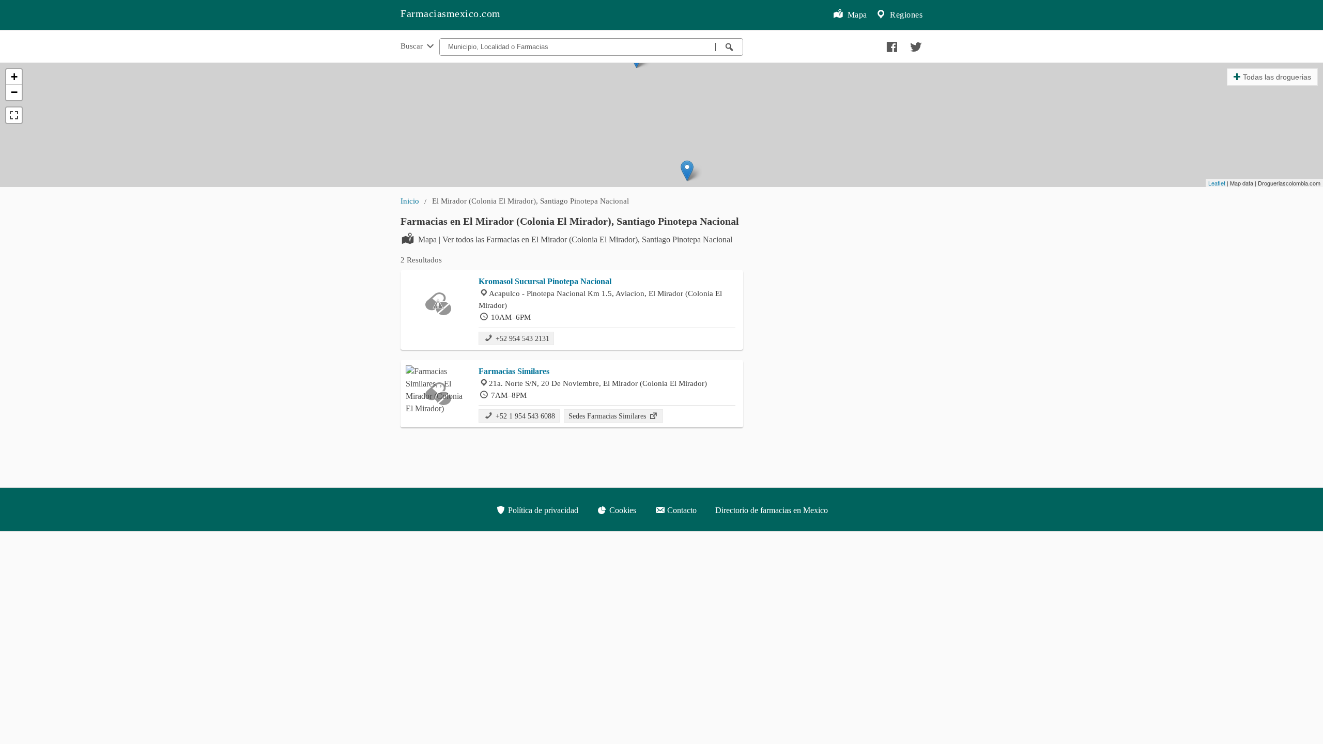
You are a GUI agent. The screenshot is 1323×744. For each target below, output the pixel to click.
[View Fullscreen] (14, 115)
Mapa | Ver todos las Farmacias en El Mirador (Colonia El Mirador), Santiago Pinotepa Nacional (575, 239)
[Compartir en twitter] (914, 44)
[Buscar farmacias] (729, 47)
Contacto (681, 510)
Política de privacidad (542, 510)
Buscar (413, 45)
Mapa (856, 14)
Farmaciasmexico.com (451, 13)
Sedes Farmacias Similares (608, 416)
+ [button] (14, 76)
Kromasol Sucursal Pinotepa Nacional (545, 281)
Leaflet (1216, 183)
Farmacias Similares (514, 371)
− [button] (14, 92)
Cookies (621, 510)
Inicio (410, 200)
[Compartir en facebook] (890, 44)
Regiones (905, 14)
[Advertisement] (840, 278)
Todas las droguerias (1277, 77)
